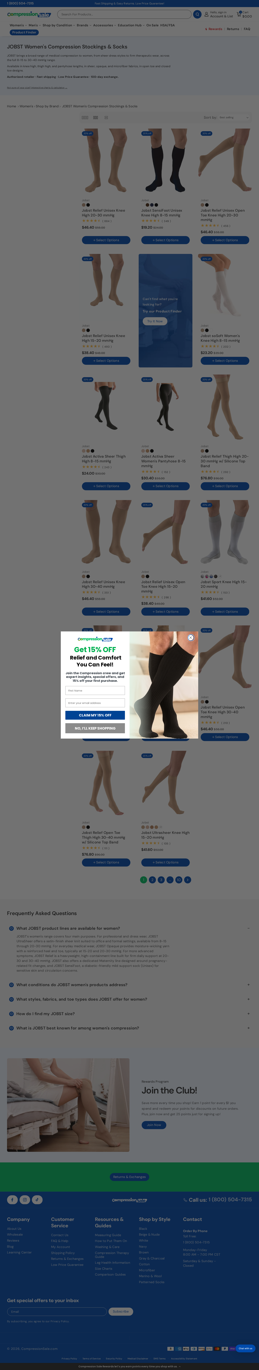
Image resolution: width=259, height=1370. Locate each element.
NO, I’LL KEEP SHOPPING (95, 728)
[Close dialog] (191, 638)
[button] (245, 1348)
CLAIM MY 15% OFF (95, 715)
